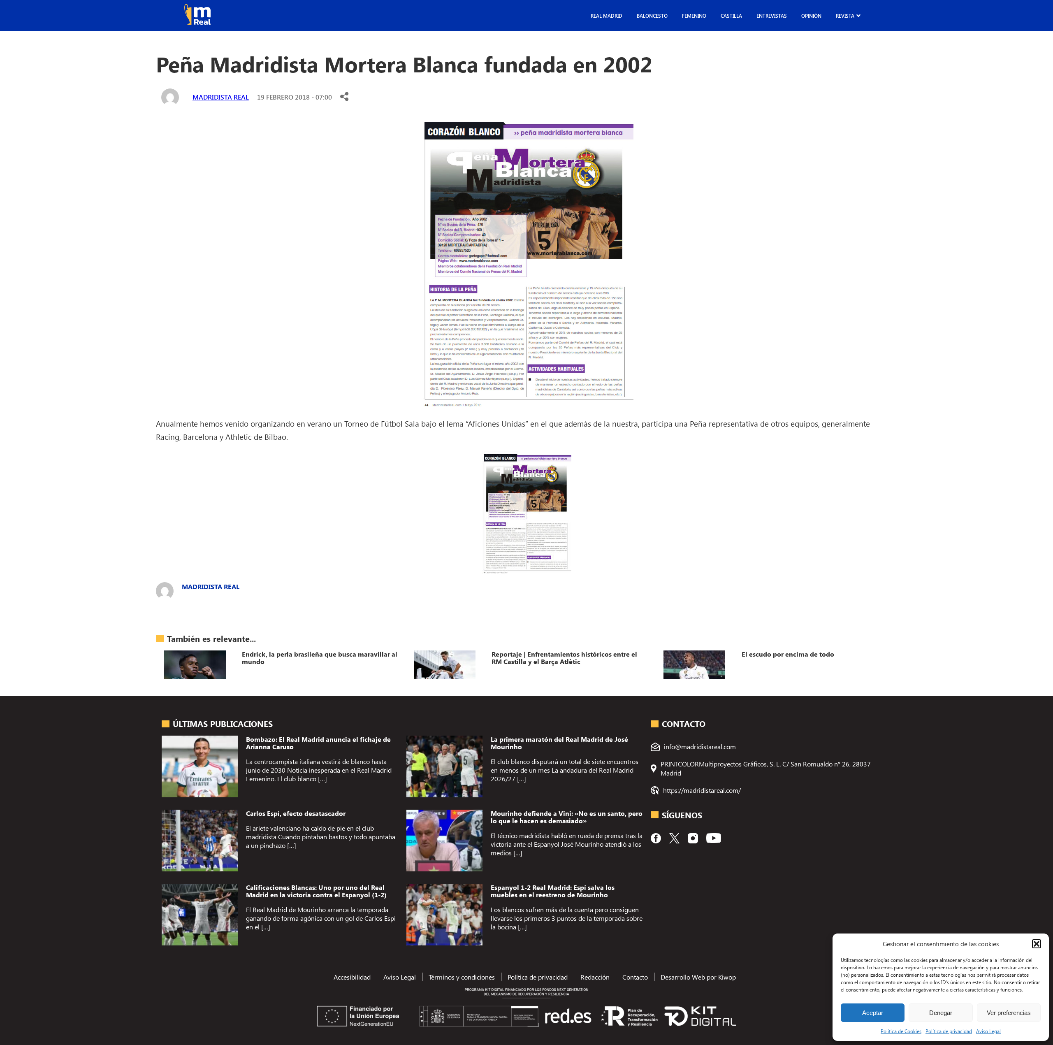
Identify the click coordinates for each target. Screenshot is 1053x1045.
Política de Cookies (901, 1031)
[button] (1036, 944)
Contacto (635, 977)
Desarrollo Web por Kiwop (698, 977)
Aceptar (872, 1012)
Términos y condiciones (462, 977)
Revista (845, 15)
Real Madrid (606, 15)
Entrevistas (771, 15)
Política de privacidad (948, 1031)
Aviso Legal (988, 1031)
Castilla (731, 15)
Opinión (811, 15)
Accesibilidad (352, 977)
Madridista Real (221, 97)
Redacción (595, 977)
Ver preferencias (1009, 1012)
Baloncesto (652, 15)
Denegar (940, 1012)
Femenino (694, 15)
